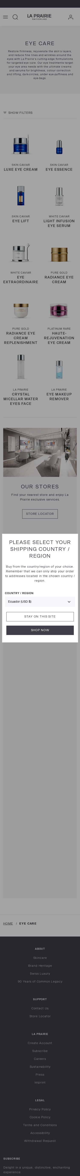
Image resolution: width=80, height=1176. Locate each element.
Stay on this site (39, 616)
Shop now (40, 630)
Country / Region (19, 593)
